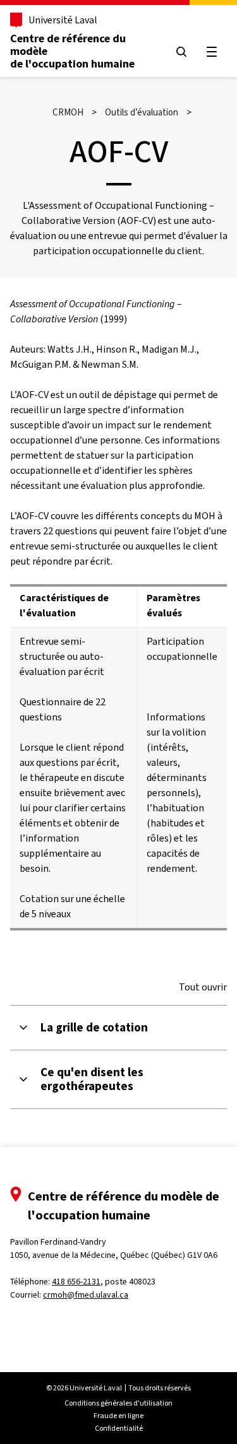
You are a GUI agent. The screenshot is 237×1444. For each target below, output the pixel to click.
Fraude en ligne (118, 1416)
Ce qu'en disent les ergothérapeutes (91, 1079)
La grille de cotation (94, 1028)
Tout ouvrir (203, 987)
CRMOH (67, 112)
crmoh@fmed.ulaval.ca (85, 1295)
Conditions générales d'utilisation (118, 1403)
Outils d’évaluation (141, 112)
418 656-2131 (76, 1282)
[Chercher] (181, 52)
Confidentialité (119, 1428)
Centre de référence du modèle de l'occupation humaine (72, 51)
